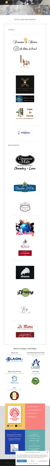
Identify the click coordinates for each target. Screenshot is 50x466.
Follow (11, 425)
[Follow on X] (16, 426)
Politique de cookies (29, 463)
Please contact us (14, 442)
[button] (47, 452)
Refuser (32, 461)
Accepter (22, 461)
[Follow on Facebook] (8, 426)
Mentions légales (35, 463)
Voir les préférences (43, 461)
